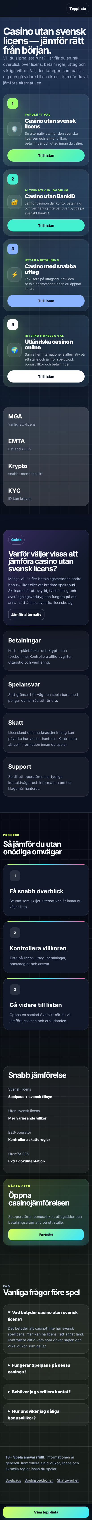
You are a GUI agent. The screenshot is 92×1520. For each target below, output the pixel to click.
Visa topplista (46, 1512)
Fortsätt (46, 1234)
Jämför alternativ (26, 614)
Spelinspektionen (39, 1480)
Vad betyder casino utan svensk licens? (43, 1316)
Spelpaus (13, 1480)
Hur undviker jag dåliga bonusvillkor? (33, 1414)
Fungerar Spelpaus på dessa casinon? (39, 1368)
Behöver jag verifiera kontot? (41, 1391)
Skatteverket (68, 1480)
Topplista (77, 8)
